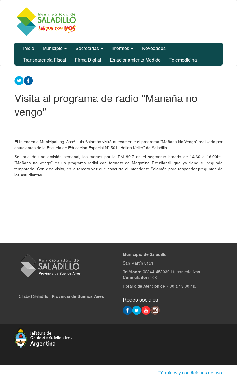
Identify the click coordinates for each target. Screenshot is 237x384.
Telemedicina (183, 59)
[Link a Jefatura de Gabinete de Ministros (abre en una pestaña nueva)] (43, 337)
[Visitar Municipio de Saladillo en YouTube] (146, 310)
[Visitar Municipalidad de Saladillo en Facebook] (127, 310)
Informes (121, 48)
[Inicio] (46, 21)
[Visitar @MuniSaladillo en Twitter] (136, 310)
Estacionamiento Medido (135, 59)
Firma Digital (88, 59)
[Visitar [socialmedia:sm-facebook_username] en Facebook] (28, 80)
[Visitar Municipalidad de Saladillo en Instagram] (155, 310)
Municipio (53, 48)
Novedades (154, 48)
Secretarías (87, 48)
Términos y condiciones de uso (190, 372)
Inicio (28, 48)
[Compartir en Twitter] (19, 80)
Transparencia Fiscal (44, 59)
